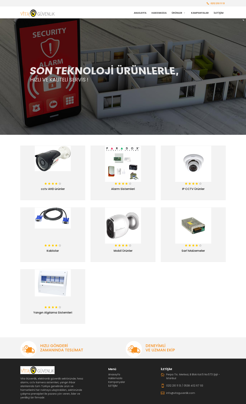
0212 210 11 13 (218, 3)
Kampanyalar (200, 13)
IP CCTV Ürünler (193, 189)
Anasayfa (140, 13)
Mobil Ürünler (123, 251)
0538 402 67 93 (193, 385)
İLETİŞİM (218, 13)
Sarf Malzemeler (193, 251)
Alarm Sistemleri (123, 189)
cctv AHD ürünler (53, 189)
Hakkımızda (159, 13)
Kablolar (53, 251)
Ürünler (177, 13)
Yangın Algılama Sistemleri (52, 312)
